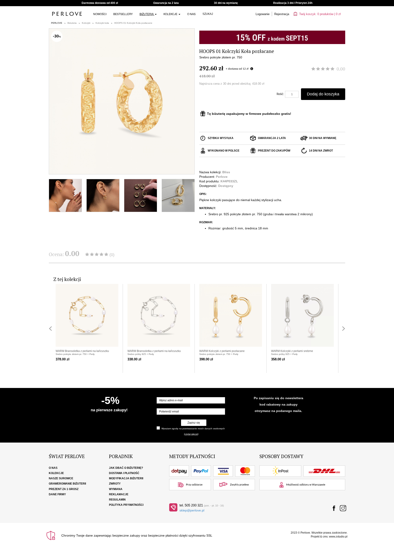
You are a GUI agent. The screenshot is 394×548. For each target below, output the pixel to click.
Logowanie (263, 14)
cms (325, 536)
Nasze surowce (61, 478)
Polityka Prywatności (126, 504)
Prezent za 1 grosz (63, 489)
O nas (191, 14)
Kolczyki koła (102, 23)
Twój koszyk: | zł (319, 14)
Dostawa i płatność (124, 473)
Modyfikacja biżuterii (126, 478)
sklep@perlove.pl (191, 510)
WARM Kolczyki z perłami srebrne (292, 351)
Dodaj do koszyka (323, 94)
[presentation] (50, 328)
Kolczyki (86, 23)
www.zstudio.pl (338, 536)
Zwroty (115, 483)
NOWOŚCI (99, 14)
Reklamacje (118, 494)
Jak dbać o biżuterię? (126, 467)
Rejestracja (281, 14)
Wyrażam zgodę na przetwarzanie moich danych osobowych (193, 428)
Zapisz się (193, 422)
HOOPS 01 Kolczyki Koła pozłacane (133, 23)
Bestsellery (123, 14)
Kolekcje (170, 14)
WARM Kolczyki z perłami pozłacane (222, 351)
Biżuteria (147, 14)
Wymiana (115, 489)
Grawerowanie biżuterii (67, 483)
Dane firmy (57, 494)
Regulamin (117, 499)
